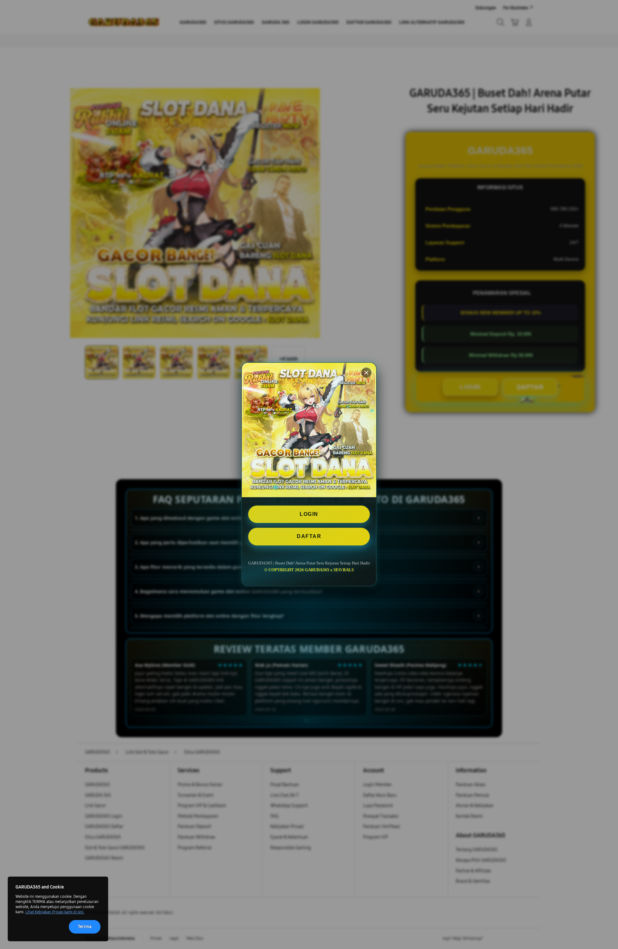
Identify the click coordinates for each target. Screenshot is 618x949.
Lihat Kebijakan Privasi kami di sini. (54, 912)
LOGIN (309, 514)
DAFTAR (309, 536)
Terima (84, 926)
